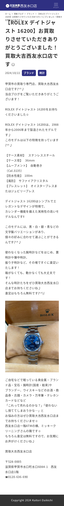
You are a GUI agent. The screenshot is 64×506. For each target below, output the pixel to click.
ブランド (29, 73)
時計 (42, 73)
